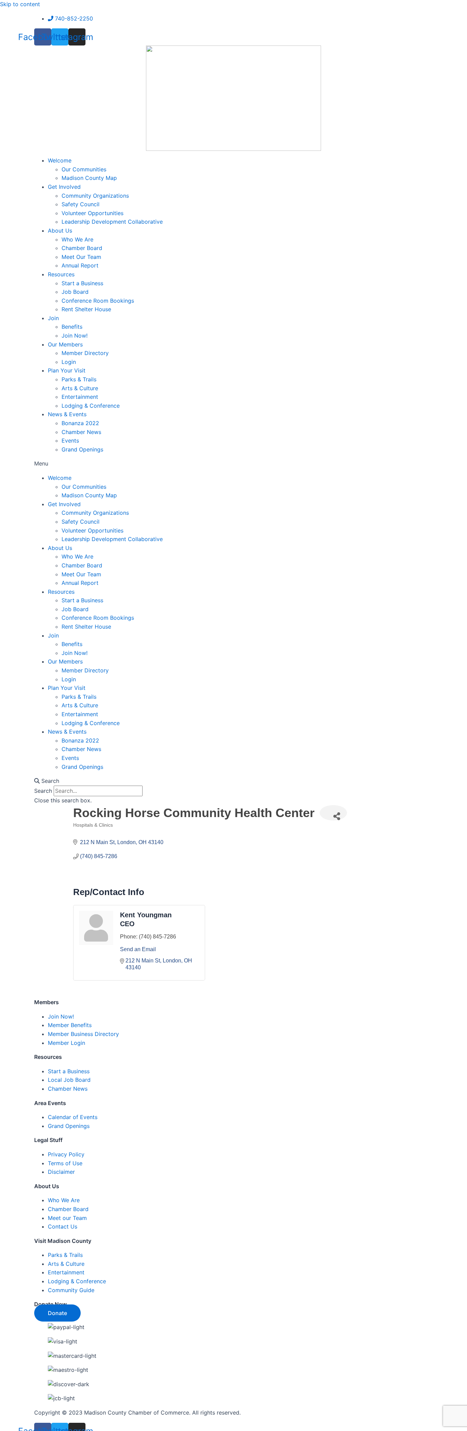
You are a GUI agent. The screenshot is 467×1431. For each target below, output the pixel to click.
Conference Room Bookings (98, 300)
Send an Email (138, 949)
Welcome (59, 160)
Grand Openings (82, 449)
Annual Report (80, 265)
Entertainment (80, 396)
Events (70, 440)
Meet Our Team (81, 256)
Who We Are (77, 239)
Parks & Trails (79, 379)
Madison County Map (89, 177)
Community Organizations (95, 195)
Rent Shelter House (86, 309)
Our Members (65, 344)
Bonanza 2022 (80, 423)
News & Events (67, 414)
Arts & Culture (80, 388)
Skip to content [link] (20, 4)
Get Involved (64, 186)
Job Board (75, 291)
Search (43, 790)
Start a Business (82, 283)
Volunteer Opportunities (92, 213)
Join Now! (75, 335)
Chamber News (81, 432)
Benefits (72, 326)
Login (69, 361)
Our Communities (84, 169)
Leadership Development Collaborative (112, 221)
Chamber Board (82, 248)
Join (53, 318)
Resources (61, 274)
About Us (60, 230)
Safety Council (80, 204)
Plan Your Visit (66, 370)
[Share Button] (333, 812)
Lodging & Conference (91, 405)
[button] (233, 463)
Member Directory (85, 353)
